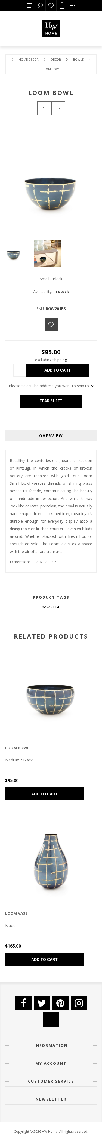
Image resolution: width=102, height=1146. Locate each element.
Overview (51, 435)
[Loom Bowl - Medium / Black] (51, 694)
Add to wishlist (51, 324)
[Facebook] (23, 1003)
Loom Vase (16, 913)
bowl (46, 607)
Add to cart (57, 370)
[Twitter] (42, 1003)
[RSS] (51, 1019)
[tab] (51, 435)
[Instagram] (79, 1003)
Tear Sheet (51, 400)
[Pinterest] (60, 1003)
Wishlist (51, 5)
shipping (59, 359)
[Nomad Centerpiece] (58, 108)
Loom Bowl (17, 747)
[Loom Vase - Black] (51, 860)
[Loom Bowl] (44, 108)
